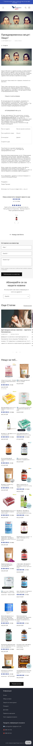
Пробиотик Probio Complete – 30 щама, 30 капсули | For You (24, 537)
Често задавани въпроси (10, 717)
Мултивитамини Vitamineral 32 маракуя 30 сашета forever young (8, 409)
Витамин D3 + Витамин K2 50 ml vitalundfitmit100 (8, 434)
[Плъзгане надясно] (20, 352)
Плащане (5, 706)
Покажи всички (28, 305)
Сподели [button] (5, 45)
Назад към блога (18, 234)
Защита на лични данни (10, 702)
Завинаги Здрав (12, 743)
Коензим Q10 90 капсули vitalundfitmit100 (7, 671)
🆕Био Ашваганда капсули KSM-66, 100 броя (23, 381)
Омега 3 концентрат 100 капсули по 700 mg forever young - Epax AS (24, 486)
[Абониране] (28, 296)
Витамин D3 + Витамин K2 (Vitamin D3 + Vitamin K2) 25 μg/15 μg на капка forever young (24, 512)
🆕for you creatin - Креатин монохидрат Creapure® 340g (7, 592)
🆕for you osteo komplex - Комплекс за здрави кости (23, 459)
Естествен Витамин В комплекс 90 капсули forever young (7, 459)
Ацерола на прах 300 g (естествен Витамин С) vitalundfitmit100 (7, 565)
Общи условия (7, 699)
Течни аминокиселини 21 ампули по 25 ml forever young (24, 434)
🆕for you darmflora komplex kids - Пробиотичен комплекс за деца (24, 409)
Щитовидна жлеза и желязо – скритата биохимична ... (16, 331)
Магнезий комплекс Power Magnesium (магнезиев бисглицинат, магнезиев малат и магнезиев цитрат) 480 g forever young (8, 618)
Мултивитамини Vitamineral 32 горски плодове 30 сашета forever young (8, 512)
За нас (5, 695)
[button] (3, 7)
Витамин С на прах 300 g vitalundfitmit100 (7, 485)
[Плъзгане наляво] (13, 352)
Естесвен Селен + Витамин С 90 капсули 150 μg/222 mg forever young (24, 646)
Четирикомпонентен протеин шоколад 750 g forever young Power (24, 672)
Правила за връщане (9, 713)
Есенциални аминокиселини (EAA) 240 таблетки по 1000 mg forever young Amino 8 (8, 646)
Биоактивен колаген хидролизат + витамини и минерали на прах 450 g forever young (8, 538)
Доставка (5, 709)
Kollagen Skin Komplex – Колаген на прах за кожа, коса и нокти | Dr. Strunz (8, 381)
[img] (16, 199)
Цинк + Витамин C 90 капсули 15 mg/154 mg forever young (24, 592)
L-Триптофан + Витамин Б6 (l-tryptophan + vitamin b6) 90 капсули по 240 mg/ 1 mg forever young (24, 565)
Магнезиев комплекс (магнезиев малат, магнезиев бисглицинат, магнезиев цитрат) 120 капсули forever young (24, 618)
